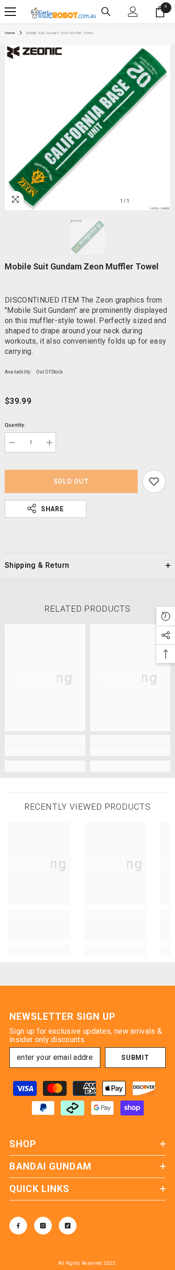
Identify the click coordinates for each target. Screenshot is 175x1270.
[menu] (10, 11)
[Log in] (133, 12)
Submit (135, 1057)
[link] (45, 751)
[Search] (106, 11)
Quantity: (15, 425)
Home (10, 33)
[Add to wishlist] (154, 481)
